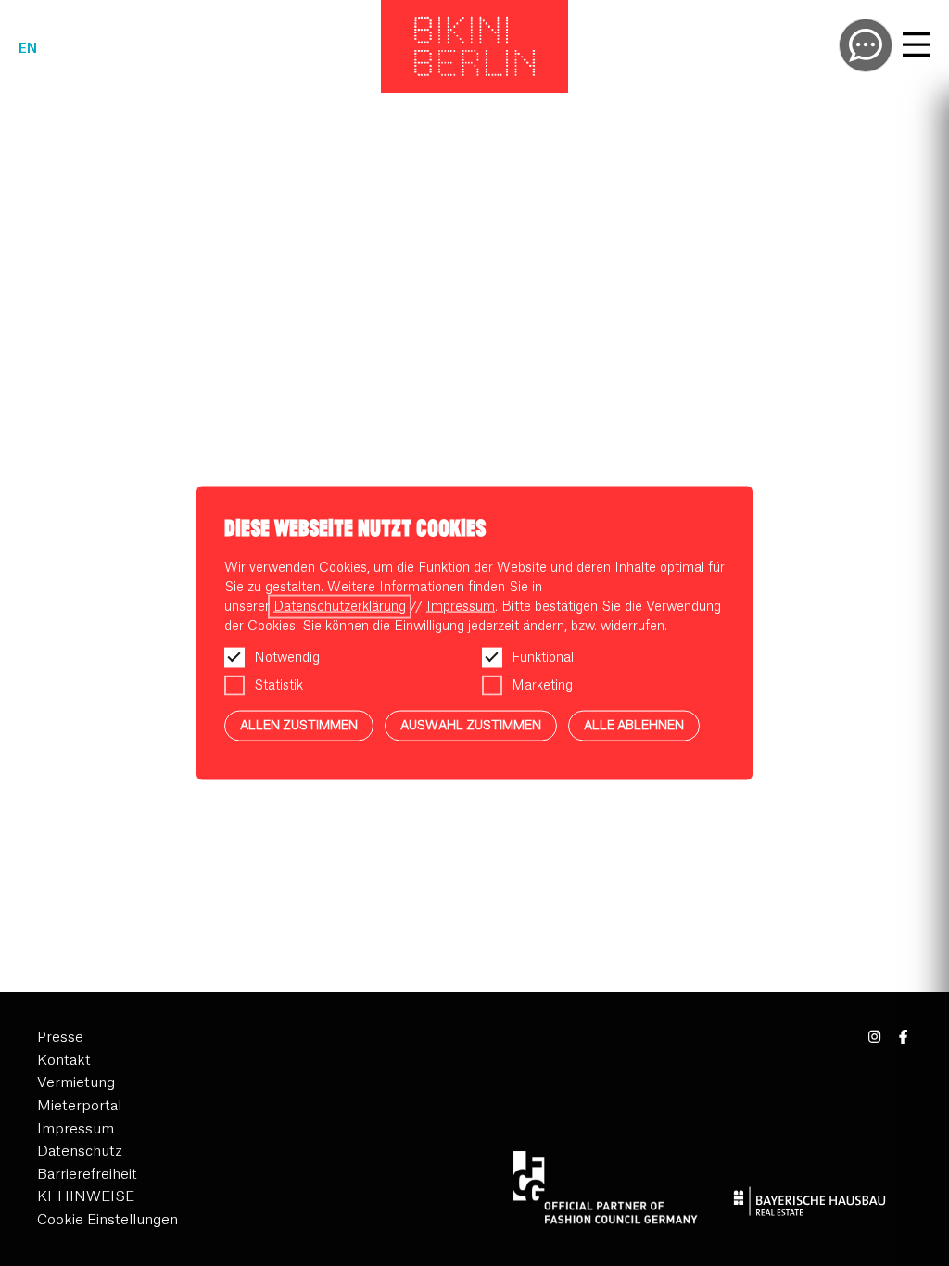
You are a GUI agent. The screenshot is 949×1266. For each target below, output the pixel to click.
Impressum (75, 1129)
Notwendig (287, 658)
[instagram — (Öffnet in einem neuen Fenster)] (875, 1037)
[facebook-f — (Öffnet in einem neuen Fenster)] (903, 1037)
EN (28, 49)
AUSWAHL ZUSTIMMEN (470, 725)
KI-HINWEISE (85, 1197)
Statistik (278, 685)
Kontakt (64, 1061)
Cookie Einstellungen (107, 1220)
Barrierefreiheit (87, 1175)
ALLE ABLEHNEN (634, 725)
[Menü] (916, 47)
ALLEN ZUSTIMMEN (299, 725)
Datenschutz (79, 1151)
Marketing (542, 685)
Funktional (543, 658)
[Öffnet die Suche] (866, 45)
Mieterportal (79, 1106)
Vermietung (76, 1083)
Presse (60, 1037)
